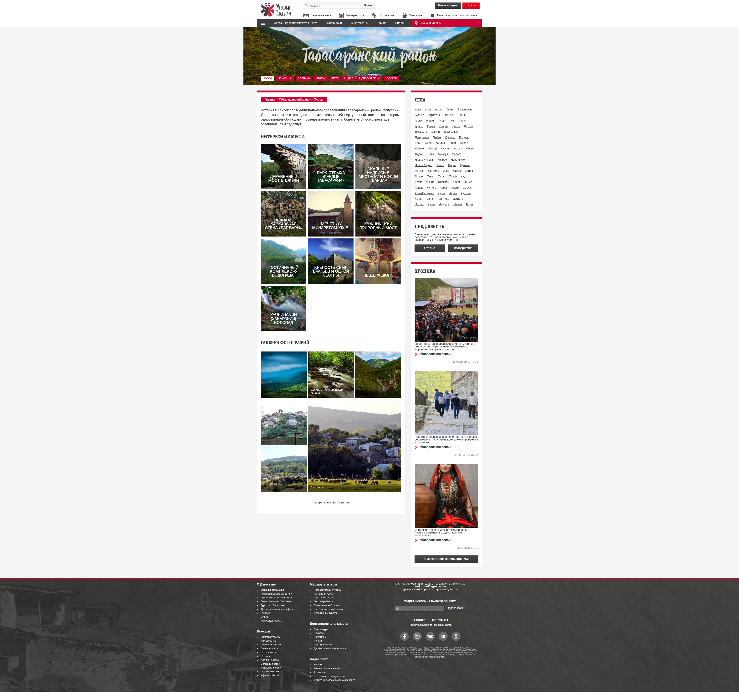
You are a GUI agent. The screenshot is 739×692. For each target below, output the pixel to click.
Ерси (418, 143)
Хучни (418, 199)
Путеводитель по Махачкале (277, 598)
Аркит (438, 109)
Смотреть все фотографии (331, 502)
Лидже (419, 154)
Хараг (443, 188)
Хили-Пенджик (424, 193)
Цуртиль (458, 199)
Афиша (381, 23)
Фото (335, 78)
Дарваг (468, 126)
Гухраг (431, 126)
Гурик (462, 121)
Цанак (430, 199)
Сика (446, 171)
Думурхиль (422, 137)
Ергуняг (464, 137)
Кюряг (470, 149)
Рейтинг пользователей (327, 669)
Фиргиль (443, 182)
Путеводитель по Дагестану (276, 594)
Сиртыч (469, 171)
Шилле (457, 204)
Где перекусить (355, 15)
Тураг (441, 176)
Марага (456, 154)
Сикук (457, 171)
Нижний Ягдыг (424, 160)
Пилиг (440, 165)
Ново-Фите (458, 160)
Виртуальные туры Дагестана (330, 676)
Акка (418, 109)
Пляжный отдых (270, 672)
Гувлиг (430, 121)
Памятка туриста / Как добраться (457, 15)
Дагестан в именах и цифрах (277, 609)
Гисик (418, 121)
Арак (428, 109)
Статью (429, 248)
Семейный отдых (270, 664)
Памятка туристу (270, 637)
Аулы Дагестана (323, 645)
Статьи (321, 78)
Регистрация (447, 5)
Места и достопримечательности (295, 23)
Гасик (462, 115)
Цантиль (443, 199)
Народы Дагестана (271, 621)
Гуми (452, 121)
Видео (399, 23)
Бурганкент (464, 109)
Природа (319, 633)
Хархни (467, 188)
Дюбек (437, 137)
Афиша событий (270, 675)
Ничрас (442, 160)
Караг (452, 143)
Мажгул (443, 154)
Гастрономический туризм (329, 609)
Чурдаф (444, 204)
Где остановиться (321, 15)
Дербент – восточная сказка (330, 649)
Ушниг (430, 182)
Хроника (304, 78)
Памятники (320, 637)
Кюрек (458, 149)
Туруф (453, 176)
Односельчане (369, 78)
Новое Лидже (423, 165)
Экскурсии (334, 23)
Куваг (464, 143)
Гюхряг (443, 126)
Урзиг (418, 182)
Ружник (465, 165)
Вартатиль (434, 115)
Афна (449, 109)
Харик (455, 188)
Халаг (456, 182)
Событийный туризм (325, 613)
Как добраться (269, 641)
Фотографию (462, 248)
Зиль (428, 143)
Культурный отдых (271, 668)
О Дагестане (359, 23)
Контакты (440, 620)
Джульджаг (451, 132)
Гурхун (419, 126)
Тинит (430, 176)
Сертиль (433, 171)
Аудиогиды (320, 672)
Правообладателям (420, 625)
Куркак (445, 149)
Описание (285, 78)
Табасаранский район (295, 99)
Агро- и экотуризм (324, 598)
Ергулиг (450, 137)
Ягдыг (469, 204)
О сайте (418, 620)
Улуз (463, 176)
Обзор (267, 78)
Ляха (431, 154)
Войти (471, 5)
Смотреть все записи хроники (446, 559)
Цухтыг (419, 204)
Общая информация (272, 590)
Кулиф (433, 149)
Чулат (431, 204)
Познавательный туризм (327, 590)
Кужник (420, 149)
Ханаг (468, 182)
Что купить (415, 15)
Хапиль (431, 188)
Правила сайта (442, 625)
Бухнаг (419, 115)
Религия (318, 641)
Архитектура (321, 629)
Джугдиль (421, 132)
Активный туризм (323, 594)
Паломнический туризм (327, 605)
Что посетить (386, 15)
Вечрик (449, 115)
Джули (435, 132)
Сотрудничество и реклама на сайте (334, 680)
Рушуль (419, 171)
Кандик (440, 143)
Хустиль (466, 193)
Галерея (265, 613)
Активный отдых (270, 660)
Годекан (391, 78)
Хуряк (453, 193)
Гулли (441, 121)
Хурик (441, 193)
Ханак (419, 188)
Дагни (456, 126)
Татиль (419, 176)
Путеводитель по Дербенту (276, 602)
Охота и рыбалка (323, 602)
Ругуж (452, 165)
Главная (270, 99)
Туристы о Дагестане (273, 605)
